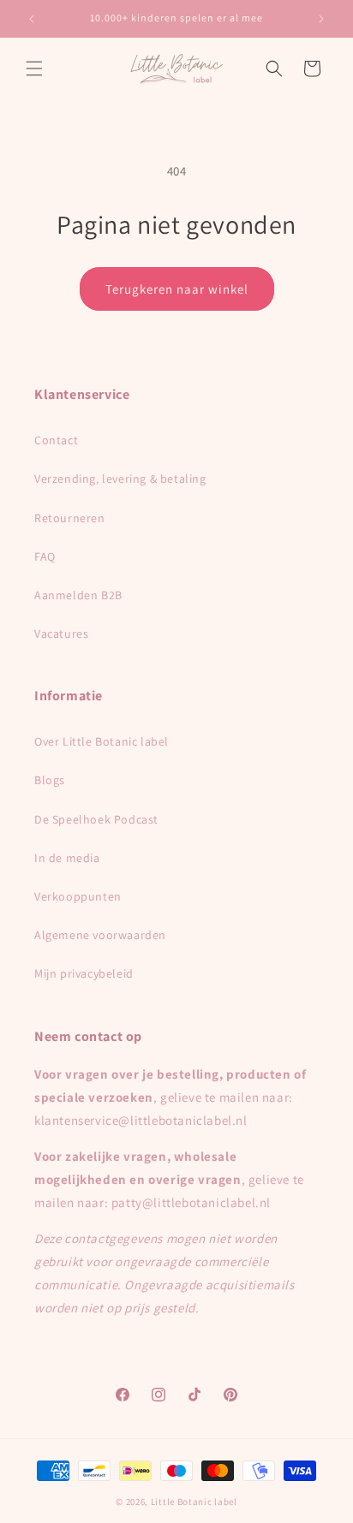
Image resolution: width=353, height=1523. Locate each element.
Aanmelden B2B (78, 595)
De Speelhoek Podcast (96, 819)
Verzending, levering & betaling (120, 478)
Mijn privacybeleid (84, 973)
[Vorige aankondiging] (32, 19)
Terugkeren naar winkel (176, 289)
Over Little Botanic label (101, 741)
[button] (34, 68)
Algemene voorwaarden (100, 935)
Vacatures (61, 633)
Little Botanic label (194, 1502)
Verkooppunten (78, 896)
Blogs (49, 780)
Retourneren (69, 518)
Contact (56, 440)
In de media (67, 858)
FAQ (45, 556)
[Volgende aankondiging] (321, 19)
